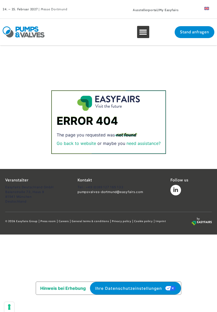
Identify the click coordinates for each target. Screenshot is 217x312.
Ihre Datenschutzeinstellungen (128, 288)
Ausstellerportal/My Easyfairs (156, 10)
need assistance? (143, 143)
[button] (143, 32)
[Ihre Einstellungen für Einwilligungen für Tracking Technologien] (9, 307)
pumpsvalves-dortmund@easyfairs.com (110, 192)
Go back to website (76, 143)
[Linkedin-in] (175, 190)
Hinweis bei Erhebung (63, 288)
